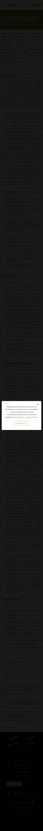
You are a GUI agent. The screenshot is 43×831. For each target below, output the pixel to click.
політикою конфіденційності (26, 417)
